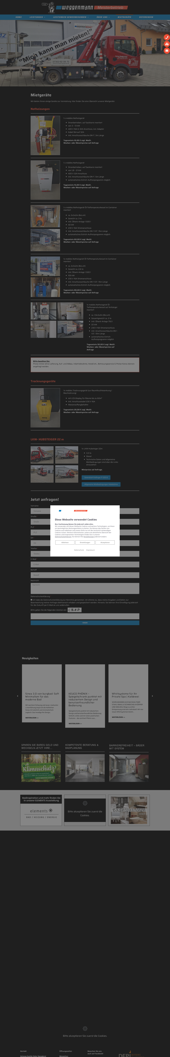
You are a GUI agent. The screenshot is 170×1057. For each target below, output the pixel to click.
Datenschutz (79, 550)
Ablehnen (65, 542)
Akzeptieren (105, 542)
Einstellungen (85, 542)
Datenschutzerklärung (63, 536)
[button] (167, 37)
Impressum (90, 550)
